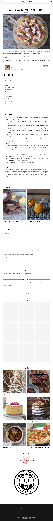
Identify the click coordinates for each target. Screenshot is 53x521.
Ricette (24, 7)
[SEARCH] (48, 263)
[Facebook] (21, 508)
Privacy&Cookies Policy (26, 515)
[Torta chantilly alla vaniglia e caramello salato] (38, 408)
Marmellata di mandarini (33, 222)
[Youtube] (31, 508)
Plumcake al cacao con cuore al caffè (12, 222)
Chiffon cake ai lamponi (8, 421)
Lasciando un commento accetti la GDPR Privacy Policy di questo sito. (19, 254)
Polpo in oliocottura (7, 447)
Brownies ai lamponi (31, 394)
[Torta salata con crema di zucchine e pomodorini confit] (38, 434)
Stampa (46, 66)
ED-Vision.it (28, 518)
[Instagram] (24, 508)
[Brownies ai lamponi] (38, 381)
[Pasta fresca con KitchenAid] (14, 381)
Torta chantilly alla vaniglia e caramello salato (36, 421)
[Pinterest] (28, 508)
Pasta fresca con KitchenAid (8, 394)
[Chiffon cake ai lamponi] (14, 408)
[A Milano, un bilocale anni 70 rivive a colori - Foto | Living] (27, 332)
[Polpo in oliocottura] (14, 434)
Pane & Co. (28, 7)
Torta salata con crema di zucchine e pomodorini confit (38, 447)
